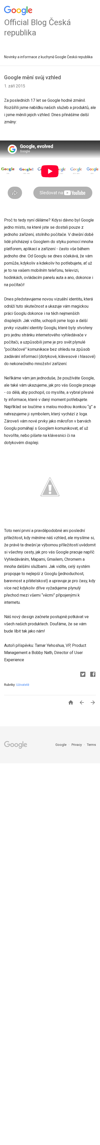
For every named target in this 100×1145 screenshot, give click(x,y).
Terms (91, 745)
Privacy (77, 745)
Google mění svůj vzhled (32, 77)
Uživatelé (22, 685)
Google (61, 745)
